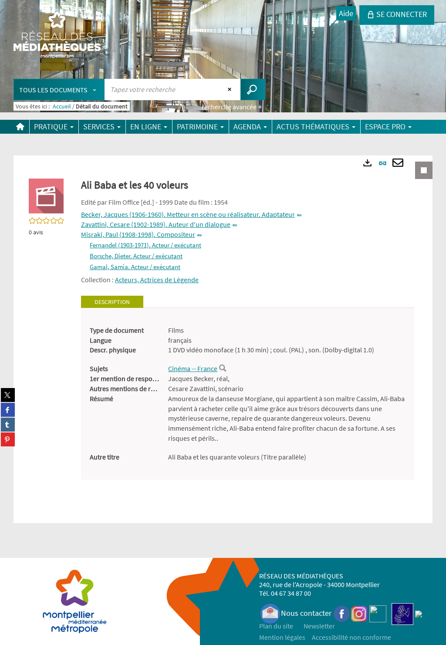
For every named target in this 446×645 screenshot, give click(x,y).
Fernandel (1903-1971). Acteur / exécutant (145, 245)
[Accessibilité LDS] (402, 613)
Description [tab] (112, 302)
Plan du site (276, 625)
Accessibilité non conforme (351, 637)
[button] (46, 195)
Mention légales (282, 637)
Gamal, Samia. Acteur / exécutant (135, 267)
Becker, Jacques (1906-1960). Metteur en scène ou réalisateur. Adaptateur (188, 214)
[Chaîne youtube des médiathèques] (377, 613)
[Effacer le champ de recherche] (230, 89)
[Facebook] (342, 613)
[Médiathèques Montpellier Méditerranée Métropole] (57, 36)
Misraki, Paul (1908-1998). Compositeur (138, 234)
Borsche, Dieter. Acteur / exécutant (136, 256)
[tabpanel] (247, 393)
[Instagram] (359, 613)
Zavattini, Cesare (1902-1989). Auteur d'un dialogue (155, 224)
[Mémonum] (418, 613)
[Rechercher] (222, 368)
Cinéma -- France (192, 368)
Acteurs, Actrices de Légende (157, 279)
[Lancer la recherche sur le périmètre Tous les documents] (252, 89)
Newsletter (319, 625)
